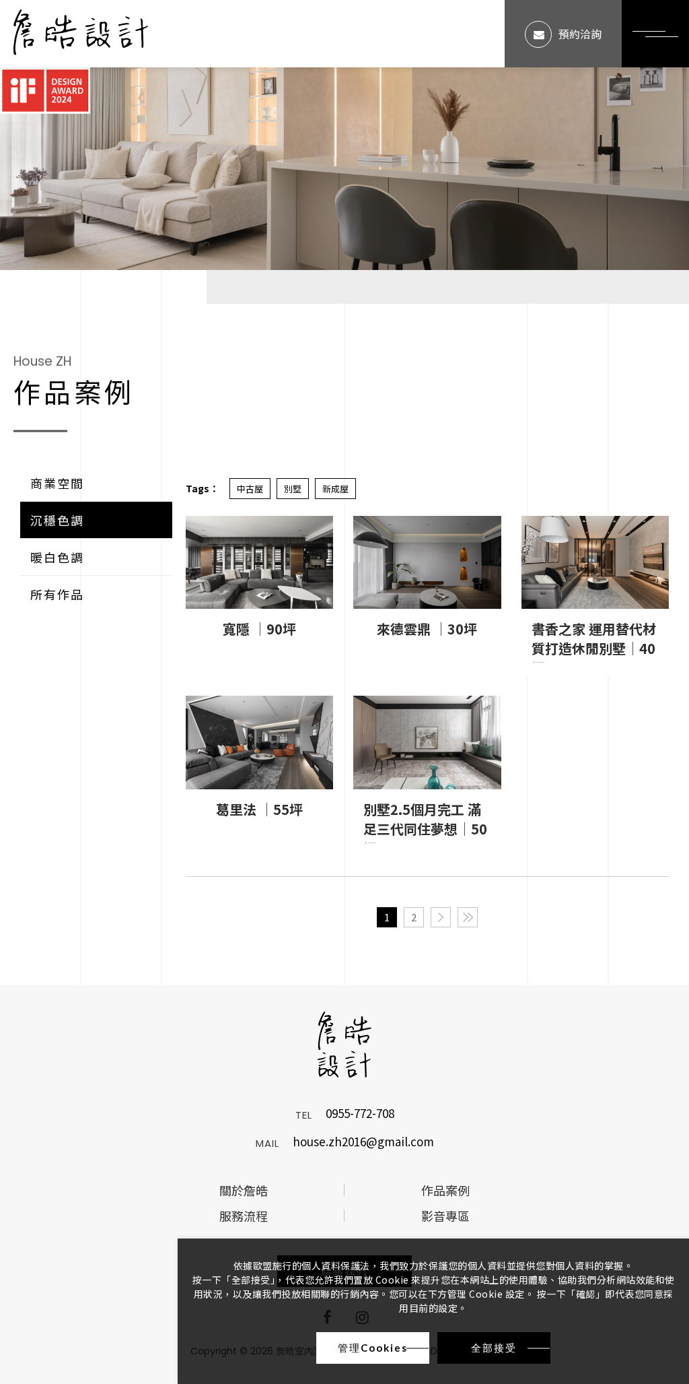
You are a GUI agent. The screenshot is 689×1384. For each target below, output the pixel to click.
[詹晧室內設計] (80, 33)
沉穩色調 (57, 520)
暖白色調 (57, 557)
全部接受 (494, 1348)
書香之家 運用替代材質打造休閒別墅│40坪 (594, 641)
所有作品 (57, 594)
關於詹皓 (243, 1190)
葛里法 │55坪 (259, 809)
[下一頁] (441, 917)
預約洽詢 (580, 34)
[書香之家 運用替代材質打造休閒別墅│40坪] (595, 562)
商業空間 (57, 483)
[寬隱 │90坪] (259, 562)
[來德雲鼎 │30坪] (427, 562)
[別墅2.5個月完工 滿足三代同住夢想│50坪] (427, 742)
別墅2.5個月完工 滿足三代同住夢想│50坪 (425, 821)
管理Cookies (373, 1348)
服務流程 (243, 1215)
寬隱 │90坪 (259, 628)
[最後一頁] (468, 917)
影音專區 (445, 1215)
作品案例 (445, 1190)
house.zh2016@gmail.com (363, 1142)
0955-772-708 (360, 1114)
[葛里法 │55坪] (259, 742)
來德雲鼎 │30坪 (427, 628)
